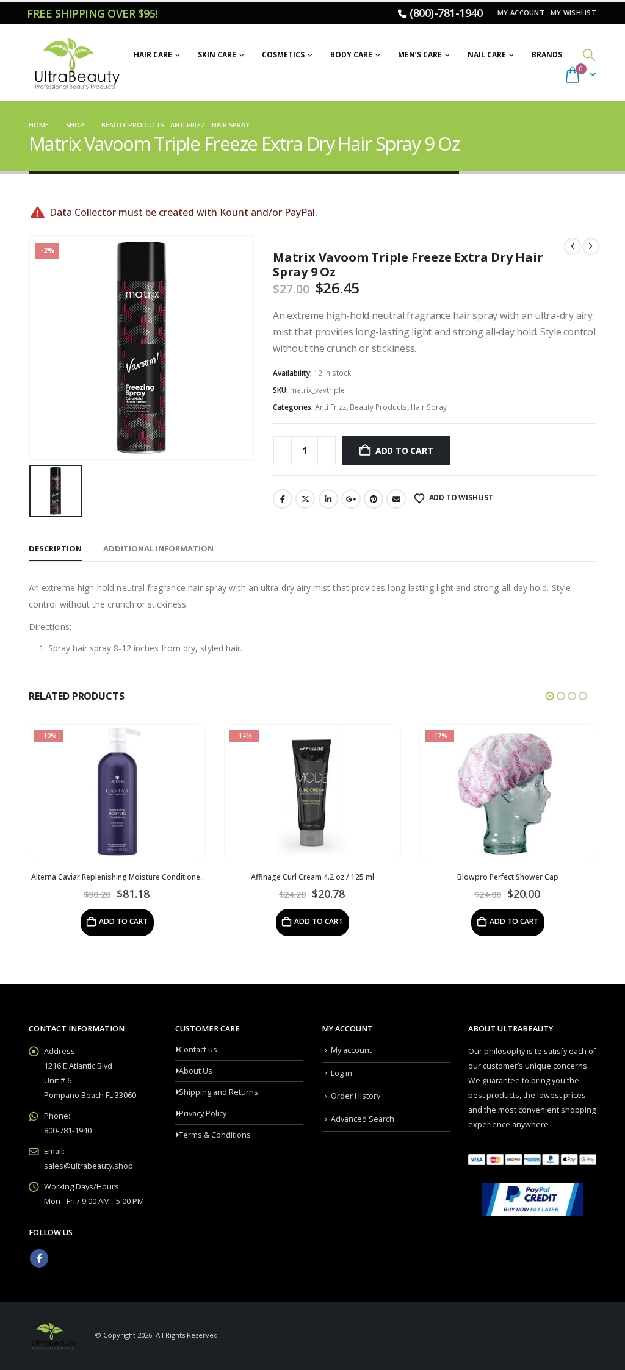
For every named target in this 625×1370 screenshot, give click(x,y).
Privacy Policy (202, 1113)
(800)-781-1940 (446, 12)
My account (520, 12)
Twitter (305, 499)
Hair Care (153, 54)
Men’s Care (420, 54)
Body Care (351, 54)
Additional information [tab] (158, 548)
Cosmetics (283, 54)
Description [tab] (55, 548)
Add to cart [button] (123, 921)
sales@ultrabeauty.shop (88, 1166)
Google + (351, 499)
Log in (341, 1073)
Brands (547, 54)
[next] (590, 246)
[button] (589, 54)
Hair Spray (429, 407)
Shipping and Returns (218, 1092)
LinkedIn (328, 499)
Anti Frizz (330, 407)
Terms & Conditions (215, 1135)
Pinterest (373, 499)
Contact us (198, 1049)
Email (396, 499)
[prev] (572, 246)
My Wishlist (573, 12)
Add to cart (404, 450)
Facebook (282, 499)
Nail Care (487, 54)
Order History (355, 1096)
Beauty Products (378, 407)
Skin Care (217, 54)
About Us (195, 1071)
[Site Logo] (75, 63)
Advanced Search (362, 1119)
